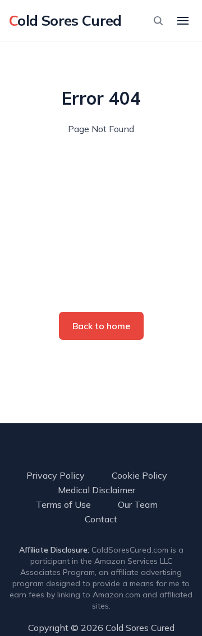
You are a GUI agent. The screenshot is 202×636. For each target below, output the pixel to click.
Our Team (138, 504)
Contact (101, 519)
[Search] (158, 21)
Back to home (101, 325)
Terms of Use (63, 504)
